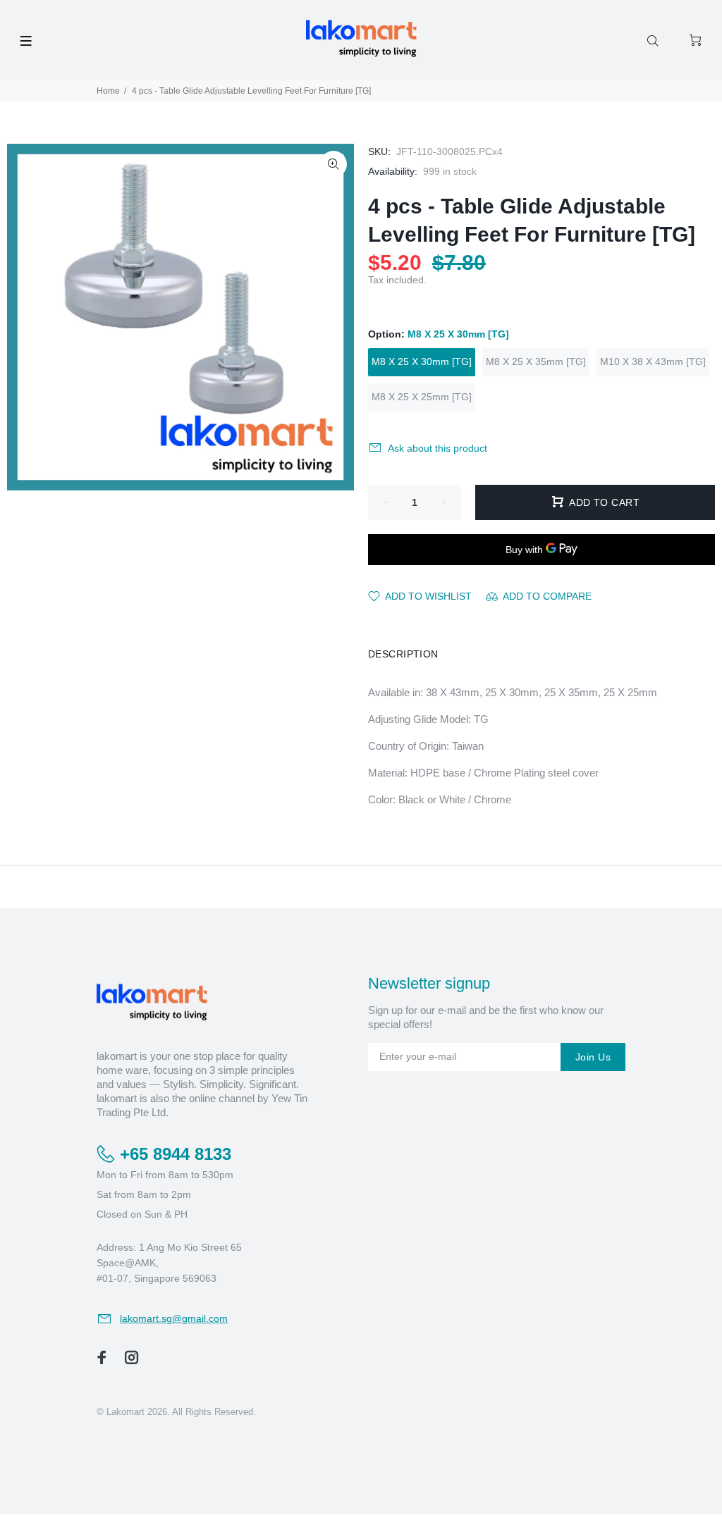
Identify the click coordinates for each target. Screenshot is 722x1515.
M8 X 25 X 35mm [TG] (536, 361)
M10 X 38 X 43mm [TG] (653, 361)
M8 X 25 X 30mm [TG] (422, 361)
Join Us (593, 1057)
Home (108, 91)
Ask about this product (437, 448)
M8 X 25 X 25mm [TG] (422, 396)
